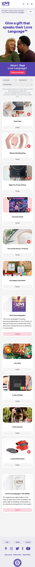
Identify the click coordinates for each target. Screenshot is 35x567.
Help (7, 542)
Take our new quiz (17, 72)
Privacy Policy (17, 554)
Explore (17, 334)
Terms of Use (8, 554)
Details (17, 127)
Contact (28, 542)
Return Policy (27, 554)
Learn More (21, 12)
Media (17, 542)
